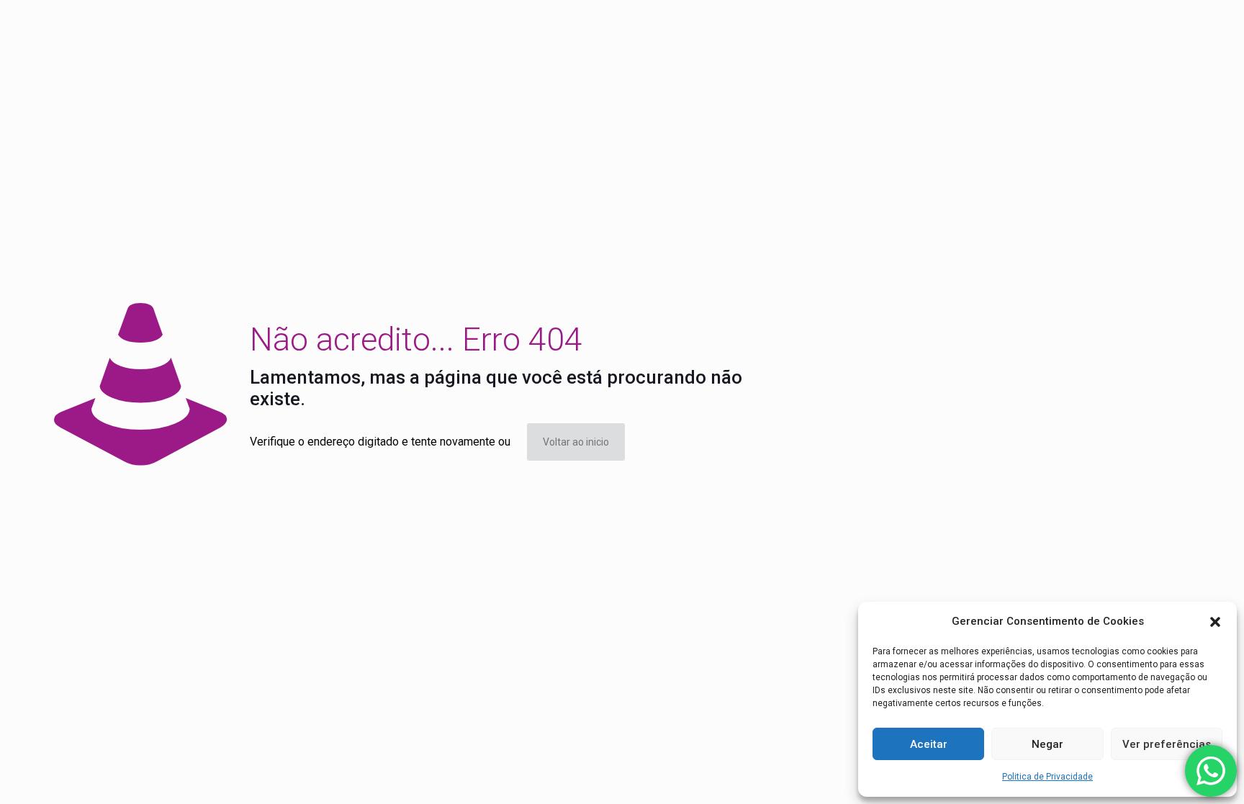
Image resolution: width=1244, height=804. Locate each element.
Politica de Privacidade (1047, 777)
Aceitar (928, 744)
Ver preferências (1166, 744)
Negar (1047, 744)
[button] (1215, 622)
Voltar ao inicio (576, 442)
